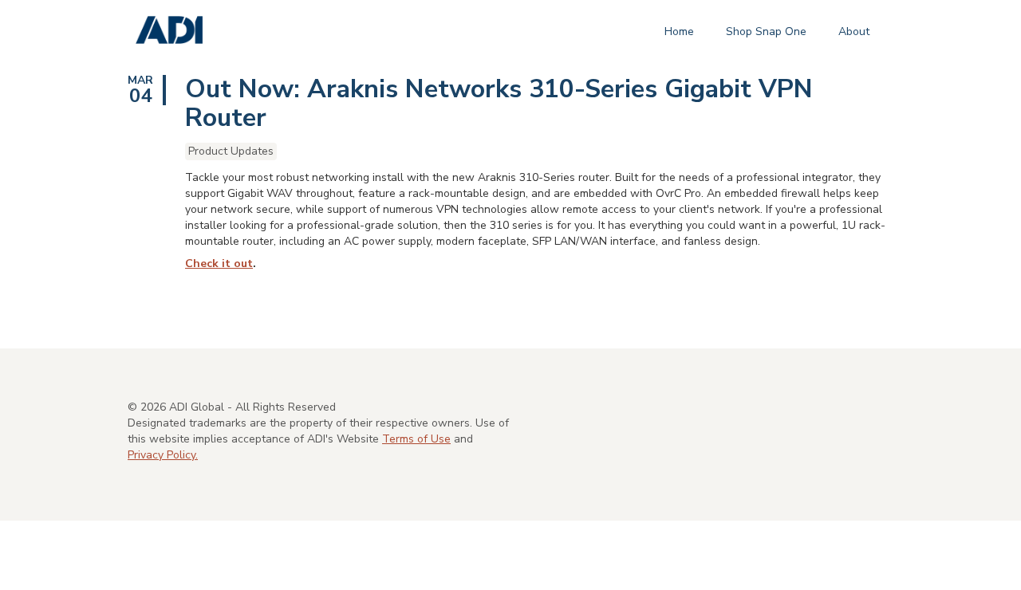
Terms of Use (416, 438)
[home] (169, 30)
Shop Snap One (766, 31)
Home (679, 31)
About (853, 31)
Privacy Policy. (163, 454)
